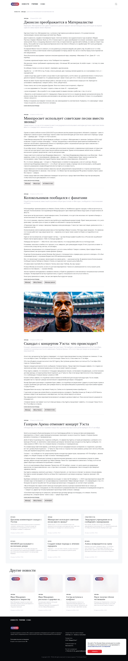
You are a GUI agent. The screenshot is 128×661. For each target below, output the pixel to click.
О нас (42, 4)
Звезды (23, 11)
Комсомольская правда (31, 180)
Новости (25, 4)
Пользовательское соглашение (19, 639)
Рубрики (35, 4)
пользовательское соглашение (99, 646)
